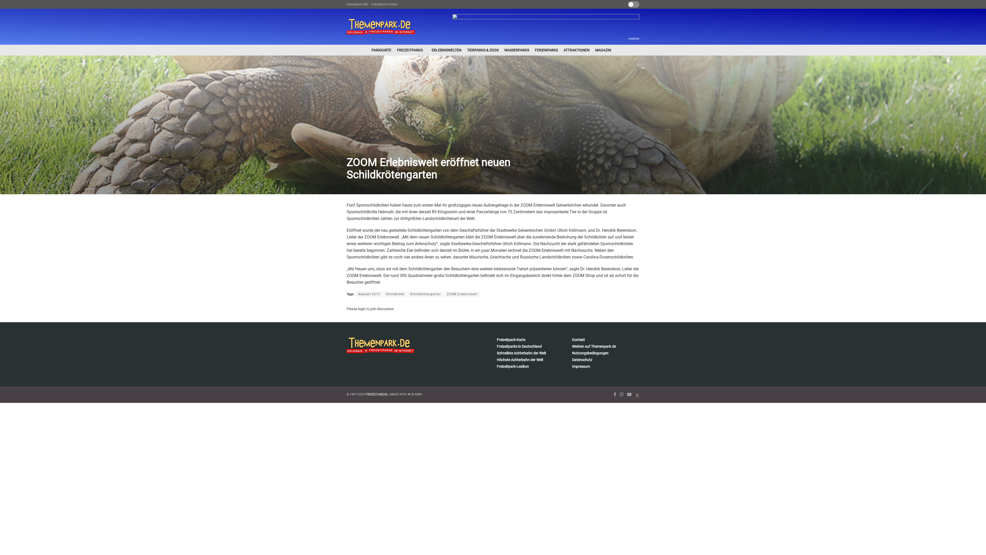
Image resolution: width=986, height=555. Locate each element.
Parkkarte (381, 50)
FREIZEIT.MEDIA (377, 394)
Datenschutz (582, 360)
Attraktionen (577, 50)
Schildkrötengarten (425, 294)
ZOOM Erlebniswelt (462, 294)
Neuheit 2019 (369, 294)
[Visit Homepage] (381, 26)
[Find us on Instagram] (621, 394)
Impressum (581, 366)
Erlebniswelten (446, 50)
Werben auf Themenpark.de (594, 346)
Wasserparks (516, 50)
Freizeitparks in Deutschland (519, 346)
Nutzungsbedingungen (590, 353)
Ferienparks (546, 50)
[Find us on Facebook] (615, 394)
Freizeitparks (410, 50)
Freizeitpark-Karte (511, 340)
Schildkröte (395, 294)
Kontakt (578, 340)
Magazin (603, 50)
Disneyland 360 (357, 4)
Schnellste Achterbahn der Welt (521, 353)
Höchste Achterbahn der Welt (520, 360)
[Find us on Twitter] (637, 394)
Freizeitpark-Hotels (384, 4)
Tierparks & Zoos (483, 50)
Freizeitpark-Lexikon (513, 366)
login (362, 309)
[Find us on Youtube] (629, 394)
